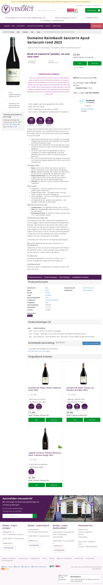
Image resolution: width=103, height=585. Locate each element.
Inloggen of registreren (9, 558)
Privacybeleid (82, 537)
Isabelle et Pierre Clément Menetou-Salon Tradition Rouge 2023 (45, 454)
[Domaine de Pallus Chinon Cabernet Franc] (45, 374)
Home (12, 32)
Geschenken (21, 26)
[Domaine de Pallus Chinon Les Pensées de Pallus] (83, 374)
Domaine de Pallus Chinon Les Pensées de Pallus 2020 (80, 389)
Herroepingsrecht (7, 560)
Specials (7, 26)
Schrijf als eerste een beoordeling (38, 48)
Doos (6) (95, 63)
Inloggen (88, 6)
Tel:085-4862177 (8, 538)
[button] (31, 121)
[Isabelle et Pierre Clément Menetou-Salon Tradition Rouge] (45, 439)
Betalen (80, 534)
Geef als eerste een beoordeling (39, 351)
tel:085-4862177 (58, 541)
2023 (47, 302)
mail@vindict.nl (7, 543)
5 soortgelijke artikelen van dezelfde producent (65, 48)
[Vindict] (18, 9)
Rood (38, 32)
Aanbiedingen (96, 26)
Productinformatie (35, 277)
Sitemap (51, 558)
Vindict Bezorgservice (85, 532)
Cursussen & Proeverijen (35, 26)
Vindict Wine (57, 26)
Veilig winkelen (35, 558)
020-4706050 (79, 6)
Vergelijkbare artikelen (80, 277)
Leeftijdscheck (78, 558)
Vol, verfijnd (72, 394)
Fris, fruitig (33, 394)
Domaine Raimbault (52, 300)
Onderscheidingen (50, 277)
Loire (32, 32)
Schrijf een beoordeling (91, 343)
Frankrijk (25, 32)
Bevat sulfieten (88, 290)
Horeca (48, 26)
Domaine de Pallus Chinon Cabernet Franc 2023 (44, 389)
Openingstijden (9, 548)
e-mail (15, 127)
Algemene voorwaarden (64, 558)
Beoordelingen (64, 277)
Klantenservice (97, 6)
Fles (80, 63)
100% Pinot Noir (88, 288)
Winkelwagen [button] (93, 10)
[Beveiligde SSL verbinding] (58, 566)
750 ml (47, 307)
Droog (47, 293)
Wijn (13, 26)
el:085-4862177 (34, 536)
